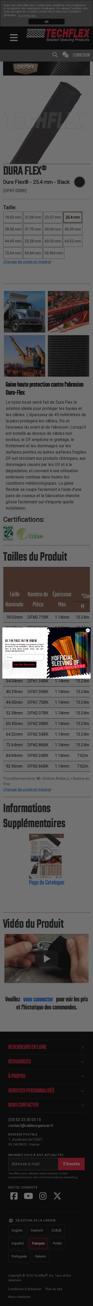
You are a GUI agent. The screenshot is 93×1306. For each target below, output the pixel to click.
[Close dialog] (88, 630)
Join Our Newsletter (24, 664)
